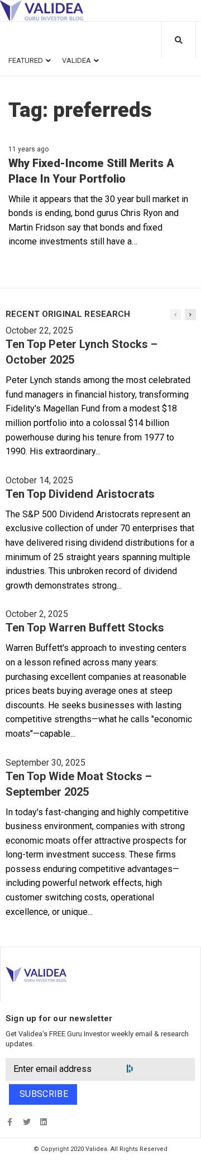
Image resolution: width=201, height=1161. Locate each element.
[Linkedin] (43, 1122)
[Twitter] (26, 1122)
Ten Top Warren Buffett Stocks (85, 627)
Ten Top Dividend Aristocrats (80, 494)
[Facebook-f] (10, 1122)
